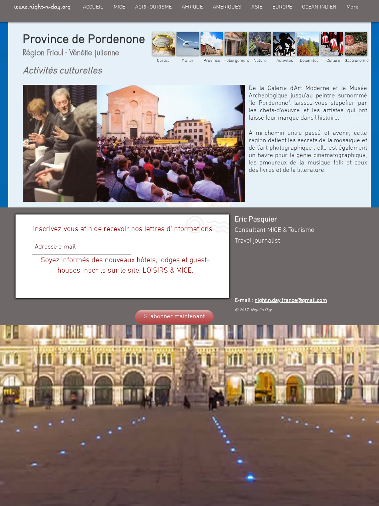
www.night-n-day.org (42, 6)
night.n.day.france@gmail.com (291, 300)
